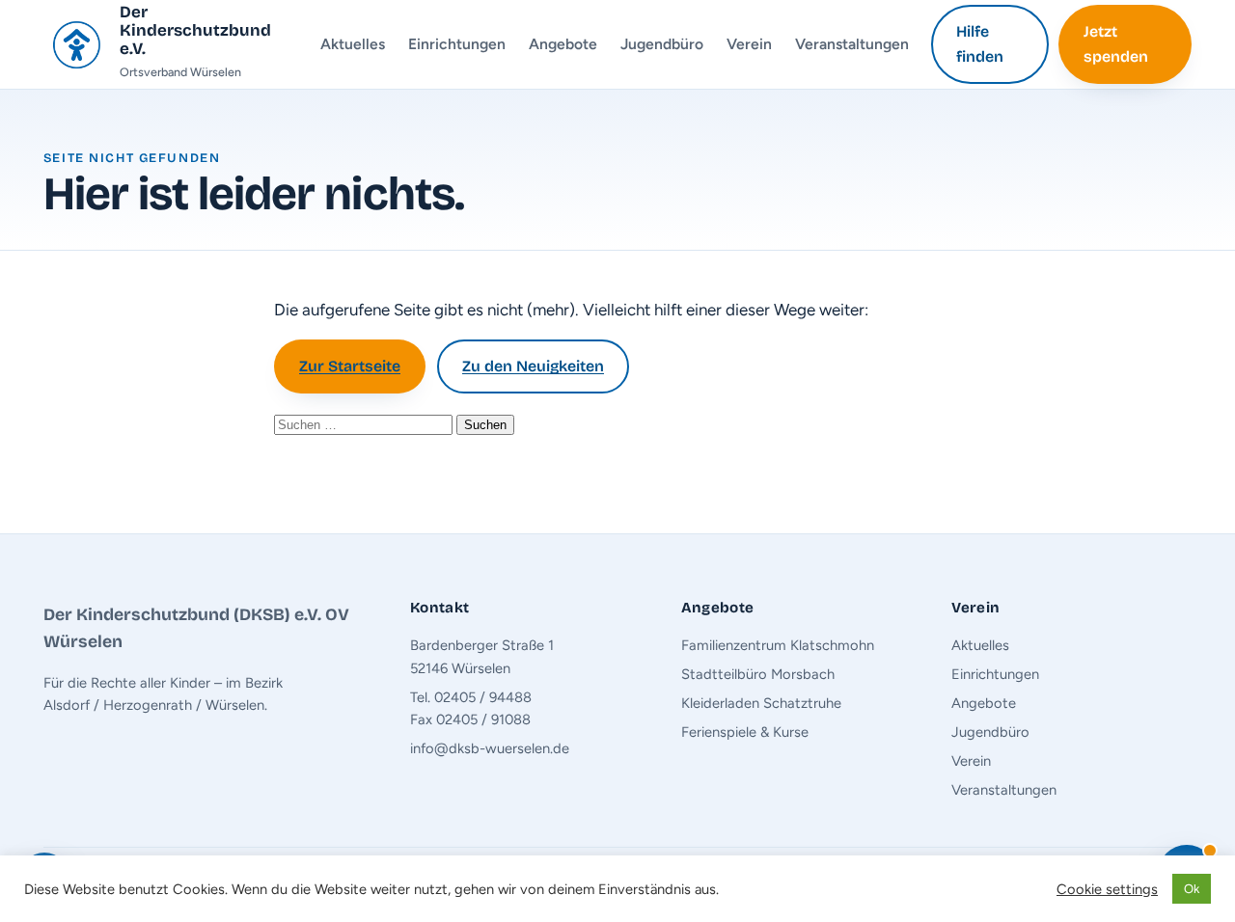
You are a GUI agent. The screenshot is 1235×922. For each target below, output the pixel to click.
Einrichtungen (457, 44)
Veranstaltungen (852, 44)
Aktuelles (352, 44)
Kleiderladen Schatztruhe (761, 703)
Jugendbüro (661, 44)
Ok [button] (1191, 888)
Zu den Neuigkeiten (533, 366)
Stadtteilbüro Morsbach (758, 674)
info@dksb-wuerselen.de (489, 748)
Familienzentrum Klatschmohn (777, 645)
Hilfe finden (979, 44)
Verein (749, 44)
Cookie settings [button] (1107, 889)
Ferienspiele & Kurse (745, 732)
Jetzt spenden (1116, 44)
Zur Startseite (349, 366)
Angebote (563, 44)
